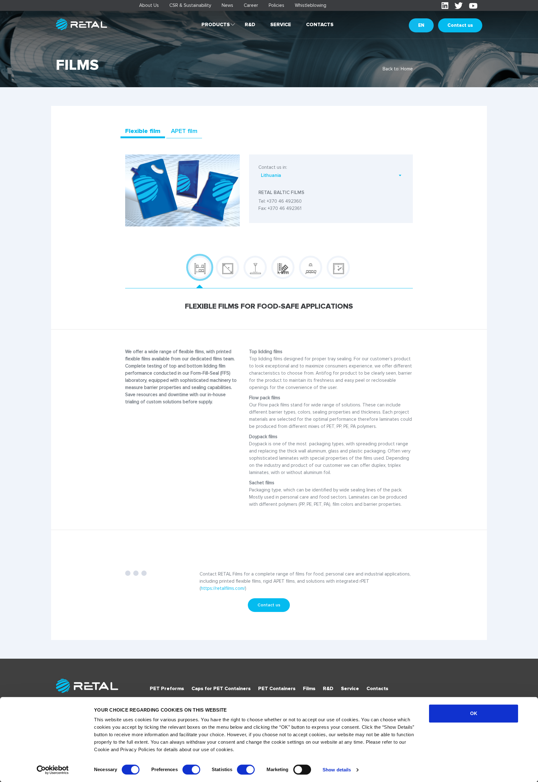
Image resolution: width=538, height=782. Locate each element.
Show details (337, 769)
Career (251, 5)
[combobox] (331, 175)
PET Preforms (167, 688)
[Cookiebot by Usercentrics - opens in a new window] (53, 770)
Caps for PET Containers (221, 688)
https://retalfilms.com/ (223, 588)
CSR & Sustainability (190, 5)
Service (280, 24)
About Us (149, 5)
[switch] (191, 770)
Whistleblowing (310, 5)
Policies (276, 5)
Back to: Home (398, 69)
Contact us (460, 25)
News (227, 5)
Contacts (319, 24)
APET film (184, 131)
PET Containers (276, 688)
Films (309, 688)
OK (473, 713)
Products (215, 24)
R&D (250, 24)
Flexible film (142, 131)
